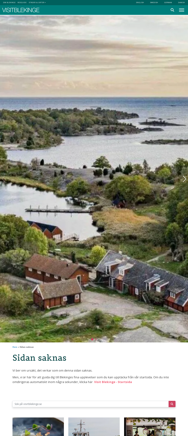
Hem (14, 347)
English (140, 2)
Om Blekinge (9, 2)
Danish (181, 2)
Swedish (154, 2)
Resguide (22, 2)
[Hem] (20, 10)
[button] (96, 339)
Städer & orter (36, 2)
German (168, 2)
